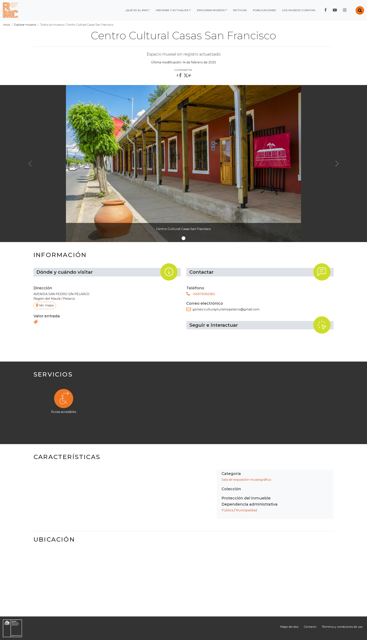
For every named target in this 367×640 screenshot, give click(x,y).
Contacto (310, 627)
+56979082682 (203, 294)
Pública (227, 510)
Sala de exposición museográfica (246, 479)
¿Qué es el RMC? (137, 10)
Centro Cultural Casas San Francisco (90, 24)
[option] (183, 406)
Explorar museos (211, 10)
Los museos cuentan (298, 10)
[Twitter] (187, 76)
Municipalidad (246, 510)
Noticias (240, 10)
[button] (30, 163)
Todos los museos (52, 24)
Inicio (6, 24)
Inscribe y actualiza (172, 10)
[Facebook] (179, 75)
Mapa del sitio (289, 627)
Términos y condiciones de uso (342, 627)
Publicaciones (264, 10)
